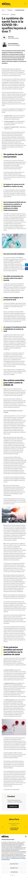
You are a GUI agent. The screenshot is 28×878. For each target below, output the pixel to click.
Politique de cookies (15, 858)
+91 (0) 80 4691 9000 (14, 833)
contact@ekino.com (14, 831)
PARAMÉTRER (14, 872)
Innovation (13, 14)
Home (3, 10)
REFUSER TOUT (14, 868)
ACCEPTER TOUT (14, 864)
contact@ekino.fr (14, 829)
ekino (6, 3)
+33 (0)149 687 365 (14, 828)
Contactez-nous (13, 806)
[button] (26, 836)
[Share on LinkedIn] (26, 264)
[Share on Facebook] (26, 268)
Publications (9, 10)
